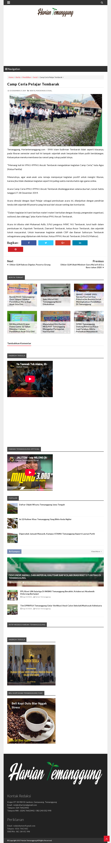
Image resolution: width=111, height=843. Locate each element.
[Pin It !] (15, 249)
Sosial (35, 77)
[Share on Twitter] (45, 243)
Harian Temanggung (29, 840)
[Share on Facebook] (28, 243)
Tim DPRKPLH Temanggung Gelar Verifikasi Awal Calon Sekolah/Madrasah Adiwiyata (61, 605)
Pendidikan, (41, 91)
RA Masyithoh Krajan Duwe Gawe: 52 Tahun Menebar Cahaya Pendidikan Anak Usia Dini (22, 328)
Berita (18, 77)
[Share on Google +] (63, 243)
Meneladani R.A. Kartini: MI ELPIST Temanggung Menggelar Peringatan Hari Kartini (54, 328)
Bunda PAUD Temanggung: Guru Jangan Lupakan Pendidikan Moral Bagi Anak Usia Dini (22, 300)
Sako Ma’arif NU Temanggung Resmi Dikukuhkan (52, 301)
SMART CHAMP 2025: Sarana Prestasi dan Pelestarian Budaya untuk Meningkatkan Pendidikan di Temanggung (88, 299)
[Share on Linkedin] (80, 243)
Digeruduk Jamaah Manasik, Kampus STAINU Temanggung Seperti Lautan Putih (57, 533)
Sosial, (49, 91)
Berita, (33, 91)
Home (11, 77)
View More (95, 551)
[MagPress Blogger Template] (55, 14)
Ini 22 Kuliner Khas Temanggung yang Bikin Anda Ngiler (45, 519)
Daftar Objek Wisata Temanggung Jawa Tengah (42, 504)
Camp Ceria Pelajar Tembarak (33, 84)
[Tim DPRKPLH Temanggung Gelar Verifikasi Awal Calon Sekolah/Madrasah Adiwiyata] (12, 614)
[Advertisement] (55, 42)
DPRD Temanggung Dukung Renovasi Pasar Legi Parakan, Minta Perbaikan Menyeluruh (87, 328)
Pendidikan (26, 77)
